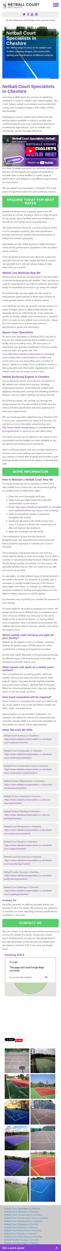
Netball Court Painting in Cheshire (21, 1227)
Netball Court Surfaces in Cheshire (21, 1211)
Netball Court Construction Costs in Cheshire (26, 1218)
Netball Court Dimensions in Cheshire (22, 1230)
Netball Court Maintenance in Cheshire (23, 1221)
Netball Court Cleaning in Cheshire (21, 1224)
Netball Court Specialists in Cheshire (22, 1208)
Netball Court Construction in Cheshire (23, 1215)
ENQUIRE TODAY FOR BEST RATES (30, 201)
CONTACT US (30, 923)
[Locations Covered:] (3, 5)
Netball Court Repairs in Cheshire (20, 1233)
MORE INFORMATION (30, 472)
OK (46, 977)
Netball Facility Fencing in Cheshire (21, 1240)
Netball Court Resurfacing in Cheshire (23, 1236)
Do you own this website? (21, 977)
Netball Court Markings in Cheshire (21, 1243)
